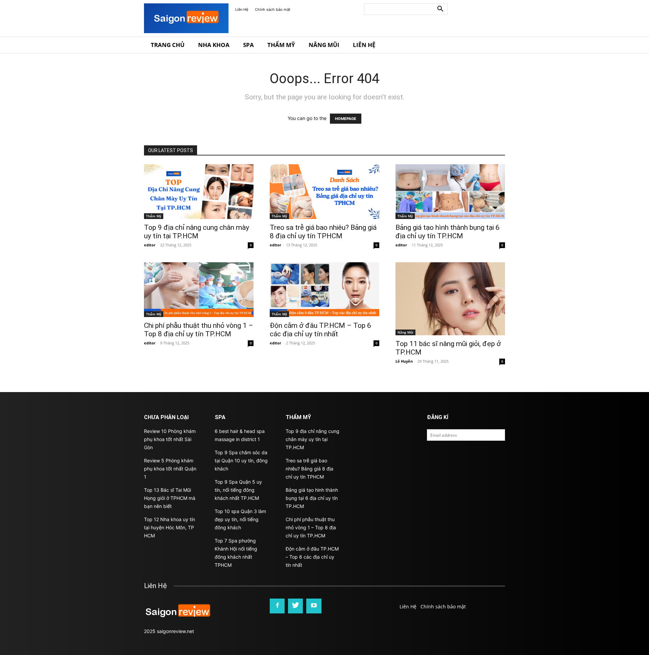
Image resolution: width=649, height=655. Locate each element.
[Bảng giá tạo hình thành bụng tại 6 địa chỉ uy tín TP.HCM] (450, 191)
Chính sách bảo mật (272, 9)
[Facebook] (277, 606)
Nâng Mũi (324, 45)
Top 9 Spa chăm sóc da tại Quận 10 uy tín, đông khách (241, 460)
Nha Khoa (214, 45)
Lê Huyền (404, 361)
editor (149, 244)
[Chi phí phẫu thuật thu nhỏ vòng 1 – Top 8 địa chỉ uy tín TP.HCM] (199, 289)
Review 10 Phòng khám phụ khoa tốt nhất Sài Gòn (170, 439)
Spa (248, 45)
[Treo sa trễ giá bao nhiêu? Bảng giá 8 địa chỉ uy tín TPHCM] (324, 191)
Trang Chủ (168, 45)
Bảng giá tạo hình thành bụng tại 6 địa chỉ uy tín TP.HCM (447, 231)
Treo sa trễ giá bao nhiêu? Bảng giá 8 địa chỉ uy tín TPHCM (323, 231)
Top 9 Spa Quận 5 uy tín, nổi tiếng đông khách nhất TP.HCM (238, 490)
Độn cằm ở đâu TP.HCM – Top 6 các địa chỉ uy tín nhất (320, 329)
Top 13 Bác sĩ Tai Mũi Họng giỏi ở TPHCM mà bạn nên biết (169, 498)
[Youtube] (313, 606)
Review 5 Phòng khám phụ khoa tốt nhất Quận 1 (170, 469)
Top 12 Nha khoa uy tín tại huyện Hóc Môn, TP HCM (169, 527)
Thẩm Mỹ (281, 45)
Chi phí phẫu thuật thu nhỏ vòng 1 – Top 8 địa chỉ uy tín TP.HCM (198, 329)
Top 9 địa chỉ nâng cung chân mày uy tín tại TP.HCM (196, 231)
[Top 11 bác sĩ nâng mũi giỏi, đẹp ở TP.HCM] (450, 298)
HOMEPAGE (345, 118)
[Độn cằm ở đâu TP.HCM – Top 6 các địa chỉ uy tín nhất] (324, 289)
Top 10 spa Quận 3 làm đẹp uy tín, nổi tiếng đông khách (240, 519)
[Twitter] (295, 606)
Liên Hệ (241, 9)
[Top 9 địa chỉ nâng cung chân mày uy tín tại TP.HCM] (199, 191)
